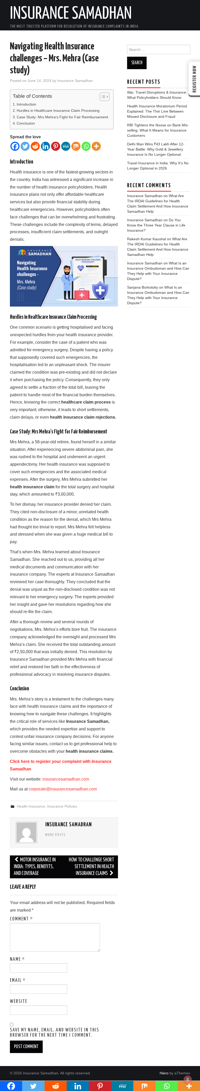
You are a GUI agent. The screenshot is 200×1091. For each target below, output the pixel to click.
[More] (96, 146)
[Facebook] (15, 146)
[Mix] (75, 146)
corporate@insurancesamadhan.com (63, 789)
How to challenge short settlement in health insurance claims (91, 867)
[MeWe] (65, 146)
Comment (21, 919)
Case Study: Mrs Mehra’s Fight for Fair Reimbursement (62, 117)
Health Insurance (31, 806)
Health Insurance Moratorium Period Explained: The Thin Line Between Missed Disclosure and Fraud (157, 111)
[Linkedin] (45, 146)
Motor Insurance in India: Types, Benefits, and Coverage (35, 867)
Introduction (26, 104)
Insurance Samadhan (71, 14)
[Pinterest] (55, 146)
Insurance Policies (62, 806)
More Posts (55, 835)
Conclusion (26, 123)
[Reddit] (35, 146)
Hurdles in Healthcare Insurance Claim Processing (58, 110)
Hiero (164, 1073)
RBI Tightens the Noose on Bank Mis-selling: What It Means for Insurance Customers (158, 130)
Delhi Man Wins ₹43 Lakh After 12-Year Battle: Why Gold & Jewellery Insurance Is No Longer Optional (155, 149)
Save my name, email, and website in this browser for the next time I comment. (54, 1033)
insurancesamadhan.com (65, 779)
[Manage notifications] (188, 1079)
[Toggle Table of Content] (102, 96)
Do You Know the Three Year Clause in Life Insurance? (156, 225)
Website (18, 1001)
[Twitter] (25, 146)
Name (17, 959)
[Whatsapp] (86, 146)
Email (18, 980)
